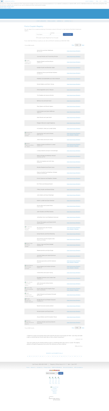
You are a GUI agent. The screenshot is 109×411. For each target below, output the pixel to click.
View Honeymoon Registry (73, 51)
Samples (59, 21)
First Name (39, 34)
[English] (50, 370)
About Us (33, 367)
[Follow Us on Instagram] (58, 380)
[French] (57, 370)
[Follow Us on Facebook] (50, 380)
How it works (89, 1)
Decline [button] (2, 8)
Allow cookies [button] (7, 8)
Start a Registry (41, 21)
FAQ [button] (97, 1)
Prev (73, 45)
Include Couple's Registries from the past (47, 37)
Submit (60, 373)
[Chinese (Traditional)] (56, 370)
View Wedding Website (73, 134)
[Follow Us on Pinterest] (55, 380)
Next (83, 45)
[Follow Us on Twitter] (53, 380)
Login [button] (105, 1)
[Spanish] (53, 370)
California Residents (57, 367)
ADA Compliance (78, 367)
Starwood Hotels (10, 1)
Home (27, 367)
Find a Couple (51, 21)
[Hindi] (51, 370)
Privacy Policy (47, 367)
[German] (54, 370)
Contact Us (68, 21)
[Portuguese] (59, 370)
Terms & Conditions (68, 367)
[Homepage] (2, 1)
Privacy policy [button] (10, 6)
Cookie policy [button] (3, 6)
